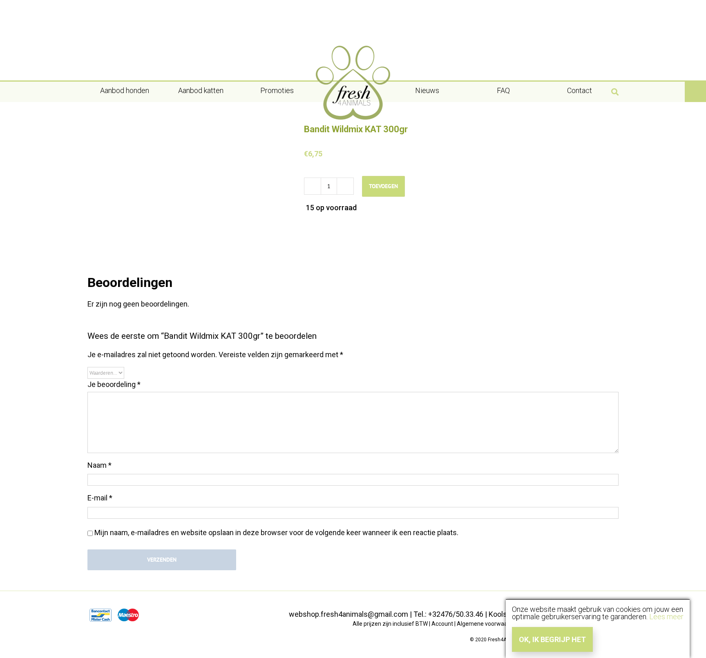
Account (442, 623)
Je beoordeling (114, 384)
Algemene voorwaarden (488, 623)
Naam (99, 465)
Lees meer (666, 616)
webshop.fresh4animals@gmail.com (348, 614)
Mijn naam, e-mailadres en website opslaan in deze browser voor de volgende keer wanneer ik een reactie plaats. (276, 532)
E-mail (99, 498)
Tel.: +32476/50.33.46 (448, 614)
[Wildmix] (189, 186)
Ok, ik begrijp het (552, 639)
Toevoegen (383, 186)
